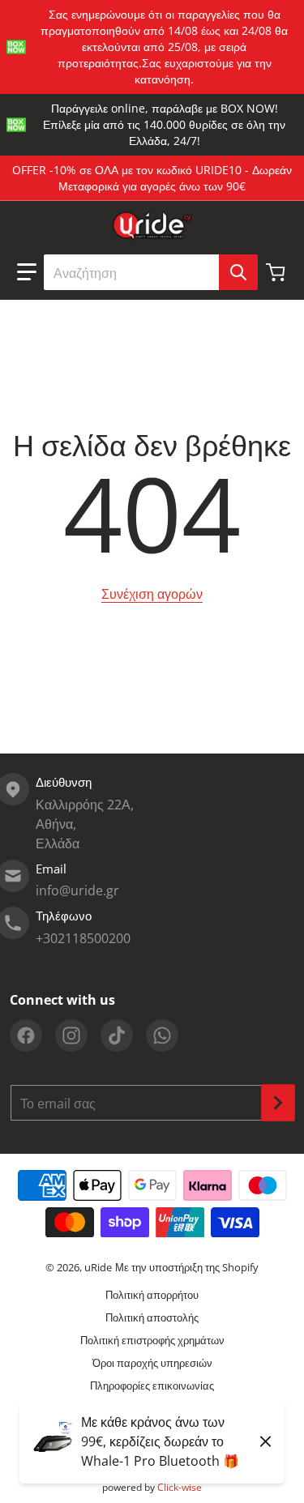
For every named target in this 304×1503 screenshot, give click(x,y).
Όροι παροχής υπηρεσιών (152, 1363)
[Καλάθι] (277, 272)
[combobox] (150, 272)
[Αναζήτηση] (238, 272)
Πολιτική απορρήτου (152, 1294)
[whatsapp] (162, 1035)
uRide (98, 1267)
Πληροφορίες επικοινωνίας (152, 1385)
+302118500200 (83, 938)
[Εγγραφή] (278, 1102)
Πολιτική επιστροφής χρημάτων (152, 1340)
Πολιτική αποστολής (152, 1317)
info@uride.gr (77, 890)
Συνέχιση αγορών (152, 594)
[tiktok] (117, 1035)
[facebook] (26, 1035)
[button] (27, 272)
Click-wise (179, 1487)
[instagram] (71, 1035)
